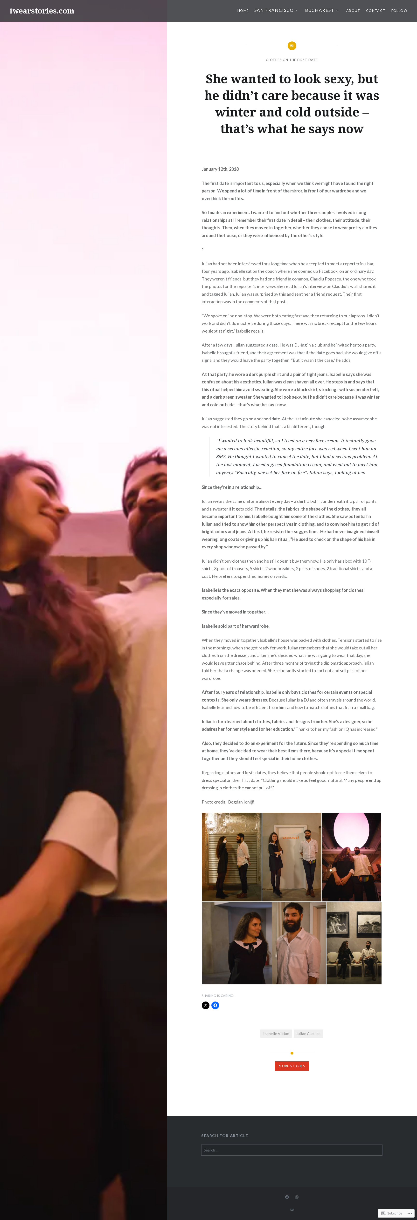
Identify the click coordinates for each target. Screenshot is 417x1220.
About (353, 10)
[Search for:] (291, 1150)
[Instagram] (296, 1196)
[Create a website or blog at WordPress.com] (292, 1210)
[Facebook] (287, 1196)
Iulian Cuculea (308, 1033)
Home (243, 10)
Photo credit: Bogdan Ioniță (228, 801)
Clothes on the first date (292, 60)
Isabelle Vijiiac (276, 1033)
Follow (399, 10)
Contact (376, 10)
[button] (232, 857)
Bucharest (319, 10)
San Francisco (274, 10)
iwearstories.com (42, 11)
